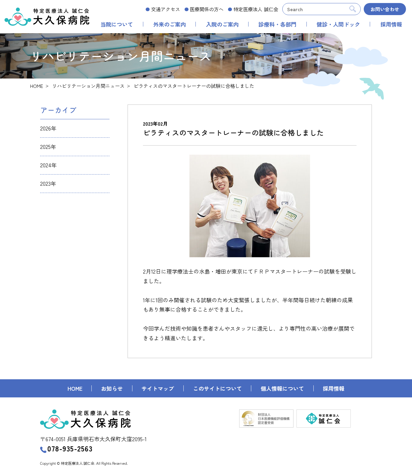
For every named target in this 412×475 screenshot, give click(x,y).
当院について (116, 24)
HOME (36, 85)
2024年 (48, 165)
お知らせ (112, 388)
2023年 (48, 183)
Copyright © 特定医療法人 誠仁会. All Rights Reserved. (84, 463)
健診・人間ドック (338, 24)
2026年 (48, 128)
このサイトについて (217, 388)
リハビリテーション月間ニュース (88, 85)
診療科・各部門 (277, 24)
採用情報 (391, 24)
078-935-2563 (70, 448)
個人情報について (282, 388)
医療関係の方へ (206, 9)
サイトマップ (157, 388)
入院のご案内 (222, 24)
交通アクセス (165, 9)
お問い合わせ (384, 9)
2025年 (48, 146)
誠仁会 (255, 9)
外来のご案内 (169, 24)
